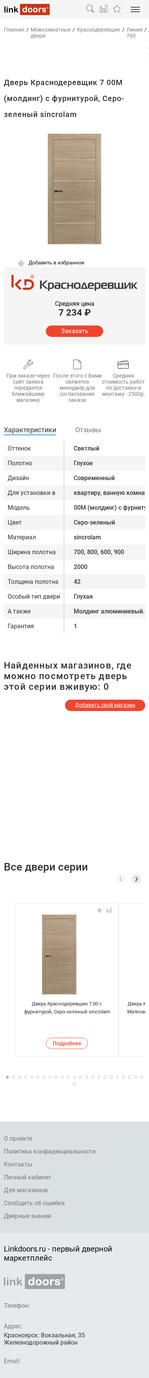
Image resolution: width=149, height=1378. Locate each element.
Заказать (74, 331)
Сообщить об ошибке (34, 1203)
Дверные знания (27, 1216)
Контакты (18, 1164)
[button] (136, 879)
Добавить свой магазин (105, 705)
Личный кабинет (27, 1177)
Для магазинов (26, 1190)
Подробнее (67, 1043)
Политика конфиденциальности (50, 1151)
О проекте (18, 1138)
